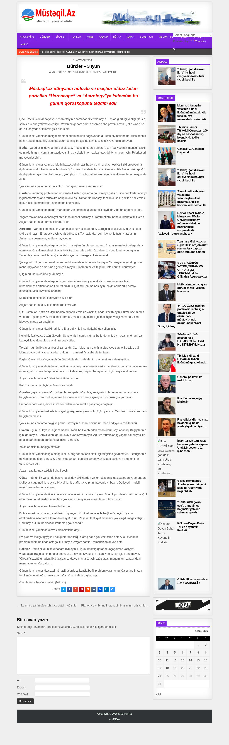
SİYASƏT (61, 36)
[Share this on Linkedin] (106, 589)
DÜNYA (117, 36)
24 (159, 676)
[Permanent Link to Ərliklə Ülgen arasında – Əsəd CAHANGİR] (167, 584)
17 (159, 668)
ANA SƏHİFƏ (27, 36)
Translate (200, 41)
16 (205, 660)
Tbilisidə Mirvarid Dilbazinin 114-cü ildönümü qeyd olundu (191, 359)
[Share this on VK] (93, 589)
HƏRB (90, 36)
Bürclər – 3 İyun (83, 66)
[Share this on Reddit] (87, 589)
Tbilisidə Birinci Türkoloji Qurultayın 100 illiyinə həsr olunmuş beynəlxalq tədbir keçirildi (86, 51)
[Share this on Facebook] (69, 589)
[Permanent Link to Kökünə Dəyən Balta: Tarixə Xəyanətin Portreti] (167, 548)
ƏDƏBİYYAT (146, 36)
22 (198, 668)
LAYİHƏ (24, 44)
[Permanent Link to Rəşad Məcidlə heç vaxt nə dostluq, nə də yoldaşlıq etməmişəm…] (167, 427)
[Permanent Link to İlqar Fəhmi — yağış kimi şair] (167, 405)
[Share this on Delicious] (112, 589)
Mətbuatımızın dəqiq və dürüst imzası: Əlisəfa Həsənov (191, 288)
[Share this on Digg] (100, 589)
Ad (19, 680)
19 (175, 668)
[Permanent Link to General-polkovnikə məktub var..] (167, 384)
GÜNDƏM (45, 36)
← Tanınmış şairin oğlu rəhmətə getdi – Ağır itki (46, 605)
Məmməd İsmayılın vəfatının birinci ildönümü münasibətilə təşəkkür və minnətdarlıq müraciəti (191, 112)
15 (198, 660)
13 (182, 660)
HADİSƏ (103, 36)
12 (175, 660)
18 (167, 668)
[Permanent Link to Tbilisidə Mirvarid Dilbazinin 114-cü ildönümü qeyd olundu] (167, 363)
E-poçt (21, 687)
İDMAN (130, 36)
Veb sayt (22, 694)
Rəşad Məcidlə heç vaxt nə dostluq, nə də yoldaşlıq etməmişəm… (192, 423)
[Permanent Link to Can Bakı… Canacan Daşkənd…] (167, 156)
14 (190, 660)
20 (182, 668)
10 (159, 660)
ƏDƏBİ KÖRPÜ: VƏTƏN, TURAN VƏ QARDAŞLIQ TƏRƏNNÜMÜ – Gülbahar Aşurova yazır (192, 269)
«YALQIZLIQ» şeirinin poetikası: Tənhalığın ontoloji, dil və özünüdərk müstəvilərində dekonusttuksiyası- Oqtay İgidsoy (181, 316)
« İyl (158, 694)
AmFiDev (114, 719)
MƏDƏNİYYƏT (167, 36)
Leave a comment (106, 72)
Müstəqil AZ (59, 72)
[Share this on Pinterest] (81, 589)
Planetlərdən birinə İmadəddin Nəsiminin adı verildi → (115, 605)
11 (167, 660)
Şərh (21, 633)
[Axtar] (174, 49)
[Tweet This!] (63, 589)
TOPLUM (76, 36)
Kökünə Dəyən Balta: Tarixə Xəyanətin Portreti (190, 527)
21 (190, 668)
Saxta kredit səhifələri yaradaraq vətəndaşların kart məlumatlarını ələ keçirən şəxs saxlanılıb (191, 198)
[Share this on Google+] (75, 589)
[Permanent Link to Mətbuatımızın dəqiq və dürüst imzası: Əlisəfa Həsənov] (167, 292)
